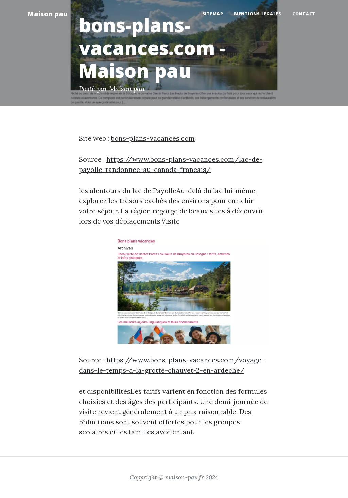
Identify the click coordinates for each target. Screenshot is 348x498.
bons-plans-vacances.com (153, 138)
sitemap (212, 14)
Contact (303, 14)
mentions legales (257, 14)
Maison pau (47, 13)
